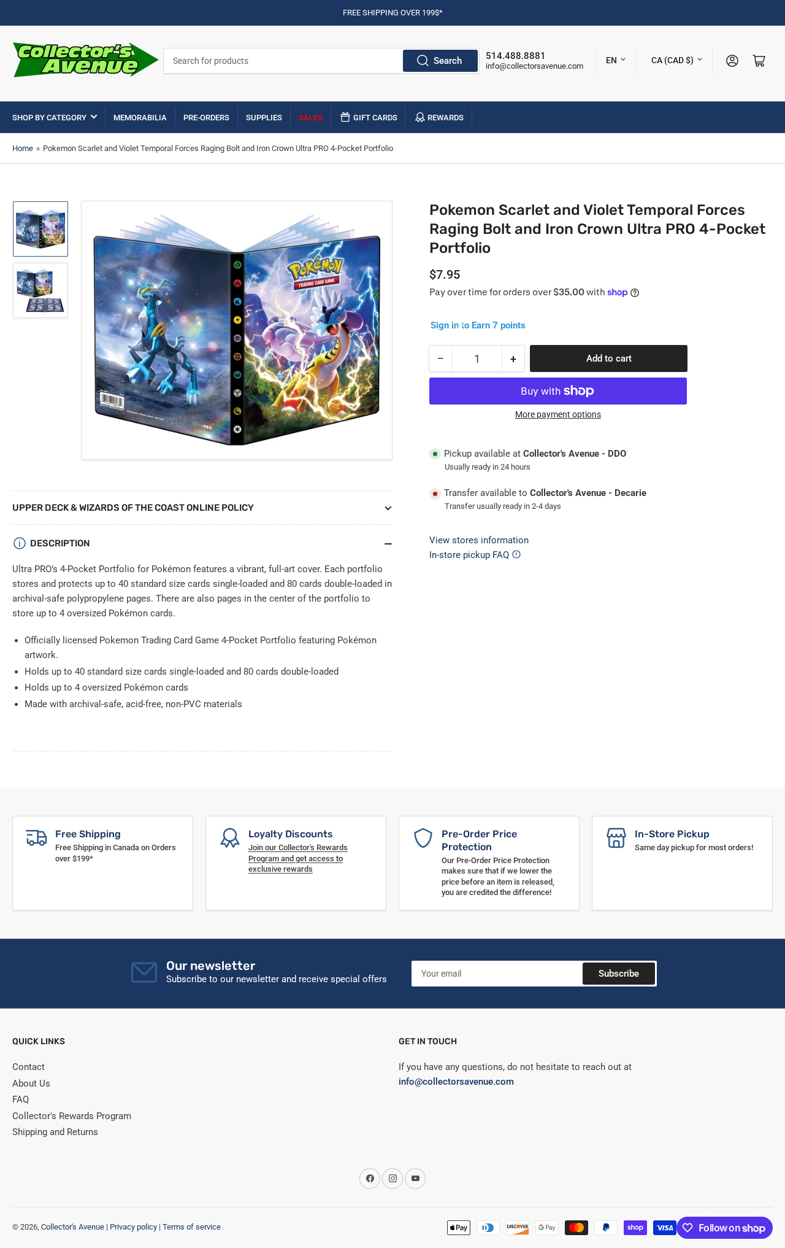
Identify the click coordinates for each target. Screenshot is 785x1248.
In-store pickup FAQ (469, 554)
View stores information (479, 540)
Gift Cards (375, 117)
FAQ (20, 1099)
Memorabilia (140, 117)
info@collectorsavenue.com (534, 66)
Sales (311, 117)
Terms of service (192, 1226)
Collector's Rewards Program (71, 1116)
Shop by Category (49, 117)
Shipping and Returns (55, 1132)
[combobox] (321, 61)
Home (22, 148)
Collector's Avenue (72, 1226)
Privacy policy (133, 1226)
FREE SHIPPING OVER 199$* (393, 12)
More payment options (558, 414)
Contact (28, 1066)
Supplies (264, 117)
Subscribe (619, 973)
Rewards (445, 117)
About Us (31, 1083)
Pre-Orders (206, 117)
